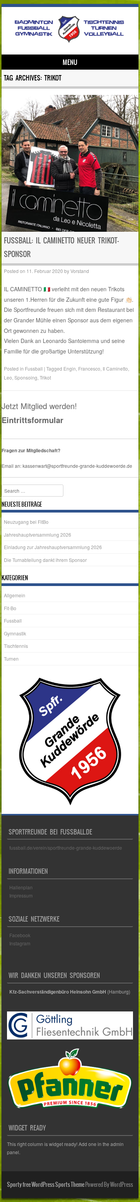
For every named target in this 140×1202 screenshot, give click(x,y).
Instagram (19, 943)
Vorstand (79, 271)
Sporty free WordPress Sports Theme (45, 1184)
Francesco (89, 368)
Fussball (34, 368)
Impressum (21, 895)
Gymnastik (15, 633)
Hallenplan (21, 887)
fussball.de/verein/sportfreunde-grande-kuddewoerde (65, 847)
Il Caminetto (115, 368)
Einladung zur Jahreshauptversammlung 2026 (53, 547)
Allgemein (14, 595)
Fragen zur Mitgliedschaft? (31, 450)
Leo (8, 377)
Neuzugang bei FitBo (26, 521)
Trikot (45, 377)
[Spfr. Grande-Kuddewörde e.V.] (69, 41)
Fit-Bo (10, 608)
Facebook (20, 935)
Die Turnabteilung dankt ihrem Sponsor (45, 559)
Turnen (11, 658)
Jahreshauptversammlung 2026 (37, 534)
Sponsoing (25, 377)
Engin (69, 368)
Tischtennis (16, 645)
